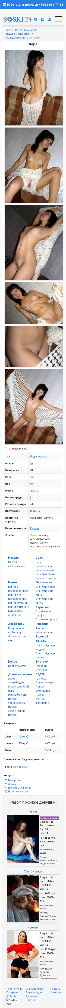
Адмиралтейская (48, 860)
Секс (39, 558)
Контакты (56, 992)
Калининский (19, 766)
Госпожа (41, 678)
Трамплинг (42, 702)
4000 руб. (24, 736)
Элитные (31, 1000)
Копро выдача (17, 666)
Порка (40, 694)
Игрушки (41, 670)
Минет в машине (18, 607)
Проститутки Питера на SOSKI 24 (14, 992)
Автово (43, 857)
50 (31, 483)
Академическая (47, 863)
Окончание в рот (46, 586)
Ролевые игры (45, 682)
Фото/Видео (16, 682)
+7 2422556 (17, 449)
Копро (12, 661)
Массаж (13, 558)
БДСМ (40, 674)
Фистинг (42, 624)
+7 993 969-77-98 (51, 4)
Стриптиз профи (46, 619)
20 (31, 463)
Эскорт (12, 678)
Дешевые (31, 996)
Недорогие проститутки (20, 33)
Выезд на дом (34, 992)
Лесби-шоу (16, 624)
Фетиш (40, 698)
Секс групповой (45, 574)
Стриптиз (43, 607)
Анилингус (14, 615)
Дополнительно (20, 674)
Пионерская (46, 968)
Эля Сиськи (33, 871)
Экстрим (42, 661)
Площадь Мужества (19, 787)
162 (32, 477)
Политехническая (18, 791)
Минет (12, 582)
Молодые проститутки (19, 37)
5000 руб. (50, 736)
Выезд (34, 490)
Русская (34, 528)
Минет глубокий (18, 602)
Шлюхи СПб (11, 30)
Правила (55, 988)
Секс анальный (45, 570)
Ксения (33, 927)
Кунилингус (15, 611)
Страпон (41, 666)
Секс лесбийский (46, 578)
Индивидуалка (28, 30)
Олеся (33, 812)
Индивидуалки (34, 988)
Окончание (44, 582)
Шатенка (35, 511)
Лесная (12, 784)
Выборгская (14, 780)
